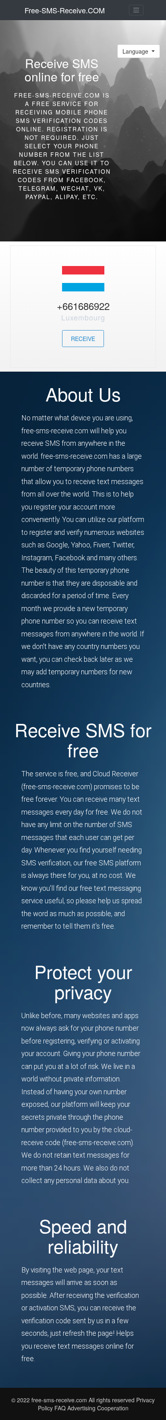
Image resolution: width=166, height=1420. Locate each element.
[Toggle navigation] (136, 10)
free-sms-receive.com (60, 1400)
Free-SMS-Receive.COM (65, 10)
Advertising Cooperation (98, 1408)
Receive (83, 339)
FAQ (60, 1408)
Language (136, 51)
